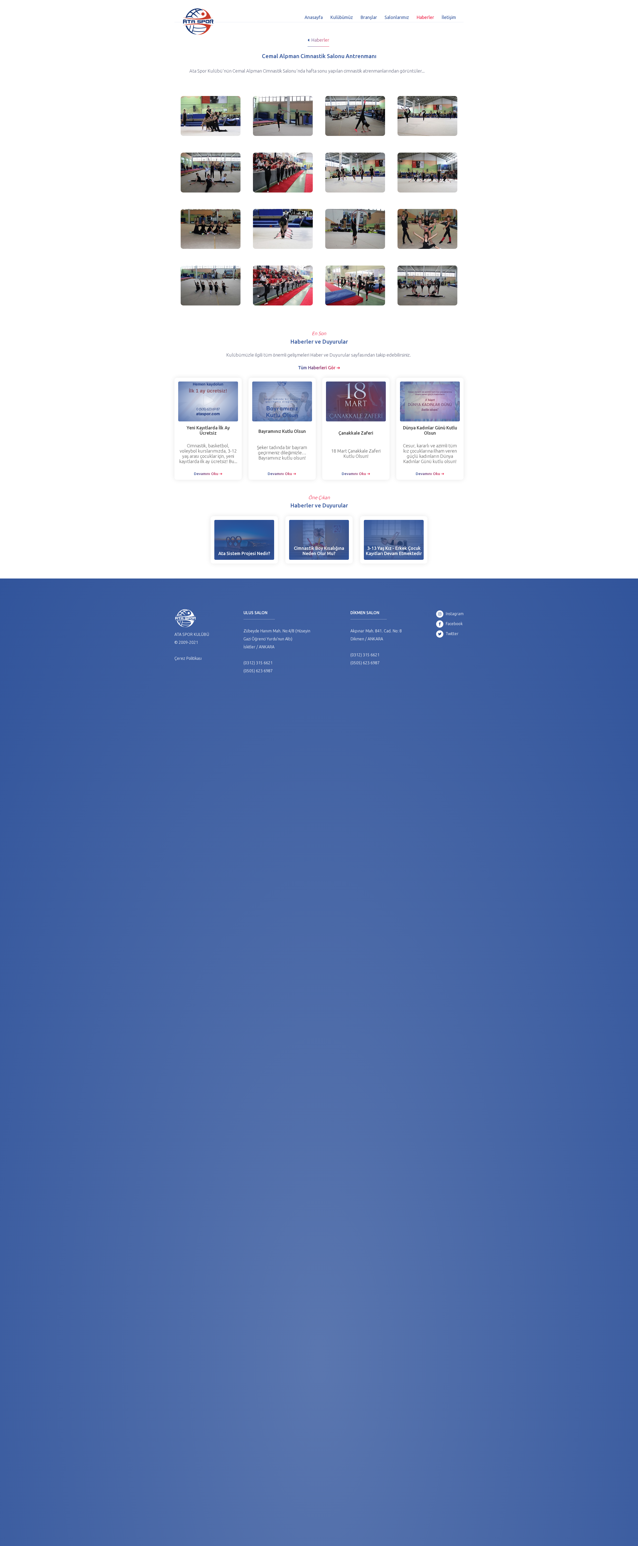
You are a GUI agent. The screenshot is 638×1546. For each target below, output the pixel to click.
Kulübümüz (341, 17)
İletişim (449, 17)
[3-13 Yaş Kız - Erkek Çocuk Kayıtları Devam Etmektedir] (394, 540)
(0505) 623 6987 (258, 671)
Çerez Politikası (188, 658)
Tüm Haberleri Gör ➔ (319, 367)
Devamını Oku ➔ (208, 474)
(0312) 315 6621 (258, 663)
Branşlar (368, 17)
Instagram (454, 613)
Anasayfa (314, 17)
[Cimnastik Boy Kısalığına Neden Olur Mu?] (319, 540)
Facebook (454, 623)
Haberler (425, 17)
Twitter (452, 633)
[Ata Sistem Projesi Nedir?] (244, 540)
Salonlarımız (397, 17)
